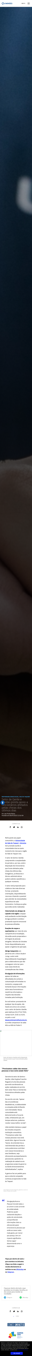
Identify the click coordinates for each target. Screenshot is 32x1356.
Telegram (10, 1272)
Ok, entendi (17, 1353)
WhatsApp (20, 1269)
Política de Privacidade (22, 1349)
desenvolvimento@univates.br (16, 1020)
